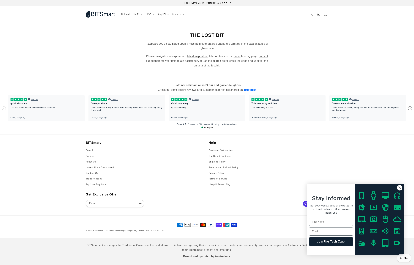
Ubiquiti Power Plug (219, 184)
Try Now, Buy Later (96, 184)
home (237, 56)
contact (263, 56)
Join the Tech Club (331, 241)
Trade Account (94, 178)
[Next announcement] (327, 3)
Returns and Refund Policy (223, 167)
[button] (137, 14)
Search (90, 150)
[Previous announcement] (86, 3)
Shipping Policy (217, 161)
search (217, 60)
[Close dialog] (400, 188)
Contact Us (92, 173)
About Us (91, 161)
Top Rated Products (220, 156)
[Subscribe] (140, 203)
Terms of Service (218, 178)
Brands (90, 156)
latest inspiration (197, 56)
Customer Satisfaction (221, 150)
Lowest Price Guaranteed (100, 167)
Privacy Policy (216, 173)
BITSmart (97, 231)
